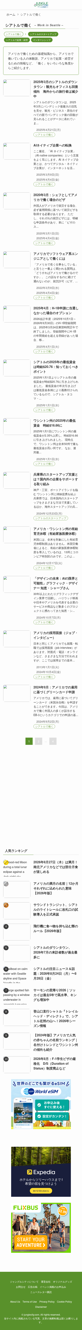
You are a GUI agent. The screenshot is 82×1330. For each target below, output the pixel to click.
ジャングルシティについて (24, 1281)
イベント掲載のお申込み (53, 1287)
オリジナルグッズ (62, 1281)
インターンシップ (42, 39)
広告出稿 (32, 1287)
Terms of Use (29, 1301)
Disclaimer (41, 1307)
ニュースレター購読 (41, 1292)
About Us (15, 1301)
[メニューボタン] (5, 5)
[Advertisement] (41, 799)
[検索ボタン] (77, 5)
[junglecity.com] (41, 5)
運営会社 (46, 1281)
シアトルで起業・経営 (17, 39)
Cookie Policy (64, 1301)
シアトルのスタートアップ (43, 34)
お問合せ (20, 1287)
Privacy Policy (47, 1301)
